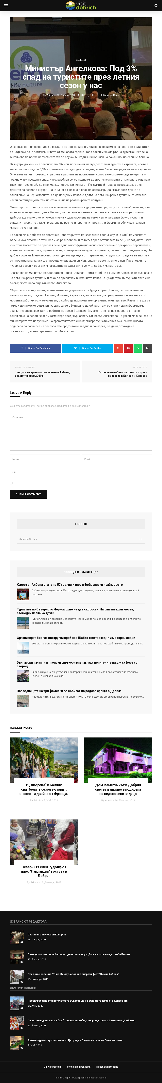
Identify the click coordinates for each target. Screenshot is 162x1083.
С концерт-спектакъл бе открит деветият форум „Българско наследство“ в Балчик (79, 954)
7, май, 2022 (35, 1045)
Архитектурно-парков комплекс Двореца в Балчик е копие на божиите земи (75, 1040)
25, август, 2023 (37, 959)
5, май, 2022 (51, 800)
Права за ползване (107, 1066)
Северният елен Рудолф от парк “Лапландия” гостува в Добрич (44, 871)
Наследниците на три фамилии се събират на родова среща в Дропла (69, 691)
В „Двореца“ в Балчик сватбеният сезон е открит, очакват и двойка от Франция (44, 789)
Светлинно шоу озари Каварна (47, 934)
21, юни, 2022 (35, 1005)
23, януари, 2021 (37, 1025)
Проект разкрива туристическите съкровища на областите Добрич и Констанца (77, 1000)
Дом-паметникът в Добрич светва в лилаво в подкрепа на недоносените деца (118, 789)
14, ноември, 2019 (125, 800)
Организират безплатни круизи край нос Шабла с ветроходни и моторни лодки (76, 638)
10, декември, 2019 (50, 882)
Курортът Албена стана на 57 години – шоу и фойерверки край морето (70, 585)
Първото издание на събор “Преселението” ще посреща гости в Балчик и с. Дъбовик (81, 1020)
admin (37, 800)
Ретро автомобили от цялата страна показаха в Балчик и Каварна (122, 371)
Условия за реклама (78, 1066)
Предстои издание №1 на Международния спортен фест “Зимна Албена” (73, 974)
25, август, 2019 (37, 939)
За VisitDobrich (52, 1066)
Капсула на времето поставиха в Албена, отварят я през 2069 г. (42, 371)
